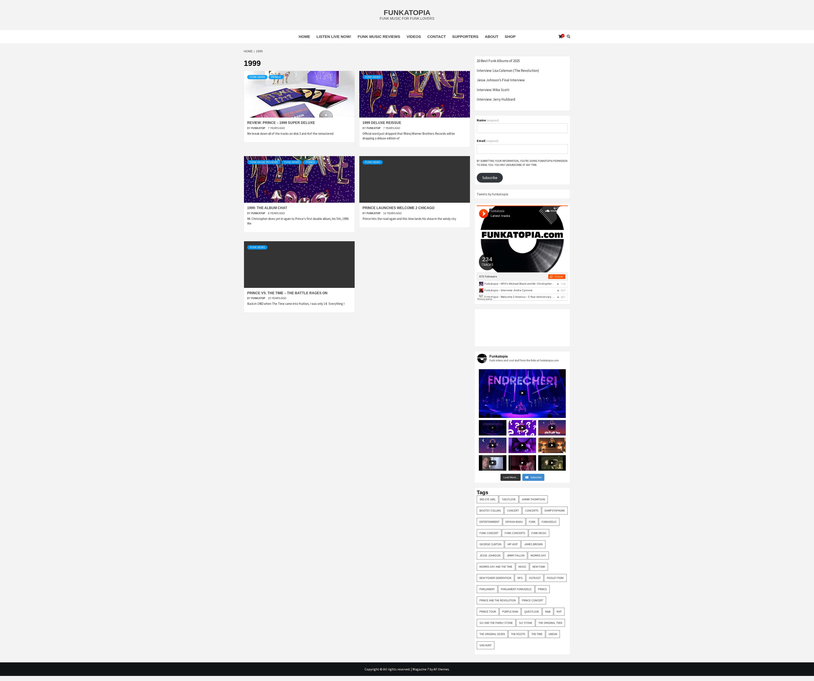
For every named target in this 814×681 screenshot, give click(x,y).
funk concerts (515, 533)
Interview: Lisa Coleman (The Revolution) (508, 70)
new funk (538, 567)
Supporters (465, 37)
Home (304, 37)
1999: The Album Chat (267, 208)
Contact (436, 37)
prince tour (487, 611)
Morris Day (538, 555)
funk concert (489, 533)
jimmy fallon (515, 555)
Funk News (257, 77)
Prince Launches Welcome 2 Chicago (398, 208)
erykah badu (514, 522)
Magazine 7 (421, 669)
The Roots (518, 634)
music (522, 567)
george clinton (490, 544)
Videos (414, 37)
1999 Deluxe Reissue (381, 123)
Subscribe (489, 177)
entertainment (489, 522)
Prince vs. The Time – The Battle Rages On (287, 293)
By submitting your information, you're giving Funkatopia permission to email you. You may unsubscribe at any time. (522, 163)
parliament (487, 589)
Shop (510, 37)
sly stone (525, 623)
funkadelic (549, 522)
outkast (535, 578)
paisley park (555, 578)
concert (513, 510)
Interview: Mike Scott (493, 89)
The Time (536, 634)
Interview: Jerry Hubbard (496, 99)
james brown (533, 544)
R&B (548, 611)
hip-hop (512, 544)
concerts (531, 510)
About (491, 37)
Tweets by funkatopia (492, 194)
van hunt (485, 645)
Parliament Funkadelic (516, 589)
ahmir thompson (533, 499)
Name (488, 120)
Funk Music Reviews (379, 37)
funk (532, 522)
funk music (538, 533)
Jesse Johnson (489, 555)
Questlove (531, 611)
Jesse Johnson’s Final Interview (501, 80)
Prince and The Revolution (497, 600)
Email (487, 141)
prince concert (532, 600)
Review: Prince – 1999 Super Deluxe (281, 123)
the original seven (492, 634)
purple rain (510, 611)
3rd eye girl (487, 499)
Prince (276, 77)
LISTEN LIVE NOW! (333, 37)
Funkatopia (407, 12)
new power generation (495, 578)
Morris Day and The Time (495, 567)
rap (559, 611)
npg (520, 578)
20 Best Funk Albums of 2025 (498, 60)
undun (553, 634)
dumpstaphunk (555, 510)
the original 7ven (550, 623)
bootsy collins (490, 510)
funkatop (258, 128)
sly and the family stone (496, 623)
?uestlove (509, 499)
